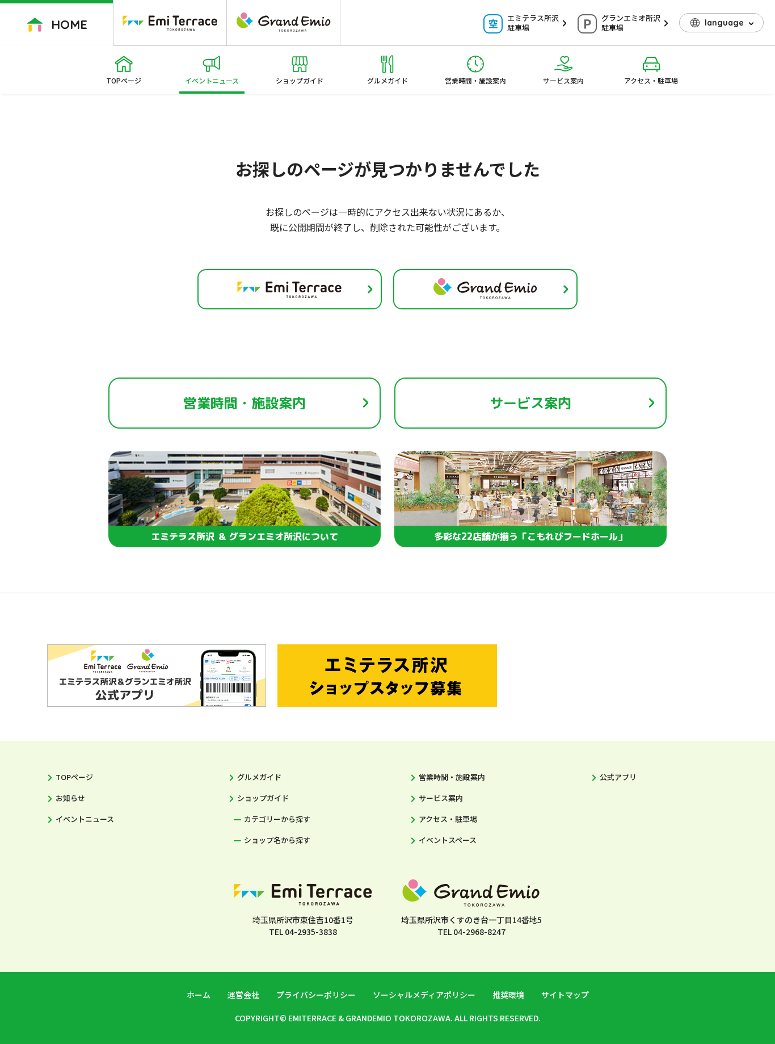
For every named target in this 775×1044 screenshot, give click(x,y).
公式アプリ (618, 777)
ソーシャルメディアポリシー (424, 994)
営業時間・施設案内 (475, 80)
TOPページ (123, 80)
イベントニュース (212, 80)
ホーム (198, 994)
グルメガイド (387, 80)
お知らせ (70, 798)
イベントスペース (448, 840)
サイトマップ (565, 994)
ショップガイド (299, 80)
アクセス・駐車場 (651, 80)
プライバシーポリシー (316, 994)
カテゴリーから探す (277, 819)
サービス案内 (563, 80)
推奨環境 (508, 994)
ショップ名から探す (277, 840)
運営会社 (243, 994)
